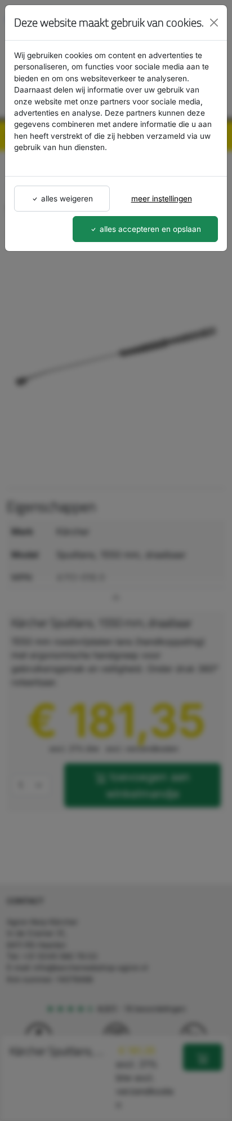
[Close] (214, 22)
